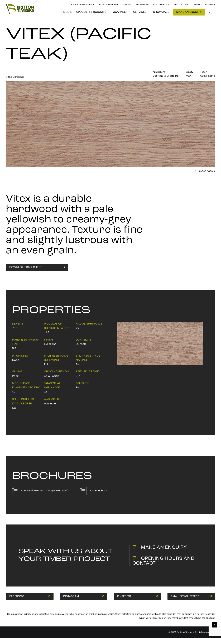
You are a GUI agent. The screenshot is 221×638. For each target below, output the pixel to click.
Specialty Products (91, 12)
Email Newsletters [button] (185, 596)
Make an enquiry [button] (164, 547)
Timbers (67, 12)
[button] (212, 12)
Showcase (161, 12)
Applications (181, 5)
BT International (108, 5)
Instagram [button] (71, 596)
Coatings (120, 12)
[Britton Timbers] (20, 9)
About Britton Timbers (82, 5)
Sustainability (161, 5)
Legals (197, 5)
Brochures (142, 5)
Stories (127, 5)
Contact (210, 5)
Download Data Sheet (25, 267)
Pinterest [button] (124, 596)
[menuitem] (66, 12)
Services (139, 12)
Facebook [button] (16, 596)
